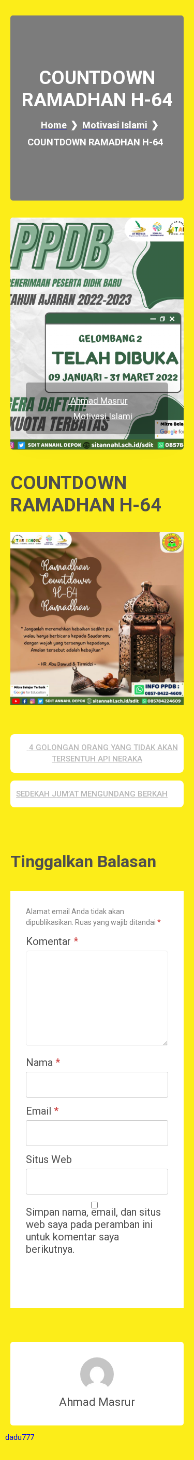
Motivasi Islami (102, 416)
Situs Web (49, 1159)
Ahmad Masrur (98, 400)
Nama (43, 1062)
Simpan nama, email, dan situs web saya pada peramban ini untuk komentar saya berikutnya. (93, 1230)
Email (42, 1111)
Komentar (52, 941)
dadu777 (19, 1437)
